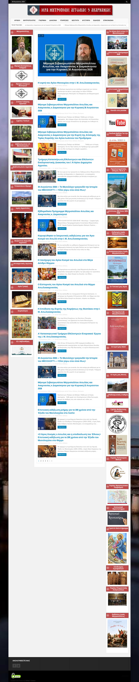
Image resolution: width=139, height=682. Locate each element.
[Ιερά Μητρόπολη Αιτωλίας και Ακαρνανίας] (69, 10)
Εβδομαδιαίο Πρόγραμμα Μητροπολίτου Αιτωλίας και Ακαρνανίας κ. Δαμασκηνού (66, 213)
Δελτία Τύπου (58, 85)
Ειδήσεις (65, 85)
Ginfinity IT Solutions (30, 680)
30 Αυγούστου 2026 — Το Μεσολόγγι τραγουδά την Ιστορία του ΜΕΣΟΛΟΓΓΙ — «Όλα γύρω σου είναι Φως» (67, 188)
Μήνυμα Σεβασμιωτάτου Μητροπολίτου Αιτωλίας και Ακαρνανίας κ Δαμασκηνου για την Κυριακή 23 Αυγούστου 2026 (68, 385)
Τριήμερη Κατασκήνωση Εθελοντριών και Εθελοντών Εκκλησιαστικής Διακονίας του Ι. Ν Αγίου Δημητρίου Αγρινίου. (66, 162)
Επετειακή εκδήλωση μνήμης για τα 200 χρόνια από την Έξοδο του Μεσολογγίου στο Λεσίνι (66, 411)
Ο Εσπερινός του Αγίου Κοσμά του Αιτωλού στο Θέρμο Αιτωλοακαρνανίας (66, 286)
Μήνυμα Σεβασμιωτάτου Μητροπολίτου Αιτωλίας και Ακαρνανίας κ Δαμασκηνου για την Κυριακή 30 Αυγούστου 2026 (68, 107)
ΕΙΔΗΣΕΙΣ (96, 20)
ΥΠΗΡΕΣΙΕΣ (64, 20)
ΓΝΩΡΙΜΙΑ (42, 20)
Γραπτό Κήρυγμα (59, 113)
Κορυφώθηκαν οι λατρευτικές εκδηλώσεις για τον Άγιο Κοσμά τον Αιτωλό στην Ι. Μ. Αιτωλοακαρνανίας (66, 237)
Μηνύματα (81, 113)
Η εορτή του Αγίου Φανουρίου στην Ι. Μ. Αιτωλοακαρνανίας (69, 82)
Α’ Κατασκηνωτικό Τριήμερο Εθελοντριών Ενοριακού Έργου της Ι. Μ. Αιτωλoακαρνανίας (69, 335)
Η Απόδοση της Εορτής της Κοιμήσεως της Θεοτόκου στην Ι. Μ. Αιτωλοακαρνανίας (69, 310)
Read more (61, 99)
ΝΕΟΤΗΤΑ (75, 20)
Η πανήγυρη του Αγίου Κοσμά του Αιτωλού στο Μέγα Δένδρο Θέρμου (65, 261)
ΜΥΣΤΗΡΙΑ (86, 20)
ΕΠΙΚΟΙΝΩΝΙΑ (108, 20)
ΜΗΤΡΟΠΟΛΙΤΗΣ (29, 20)
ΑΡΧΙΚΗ (17, 20)
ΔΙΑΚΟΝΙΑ (53, 20)
